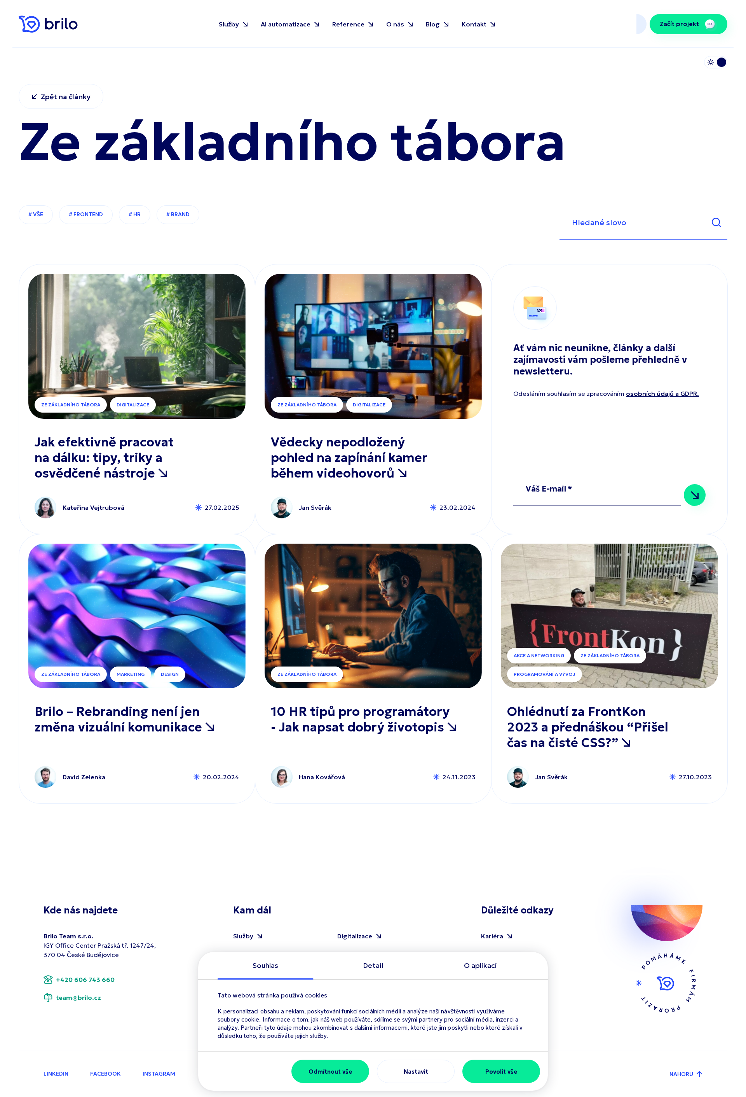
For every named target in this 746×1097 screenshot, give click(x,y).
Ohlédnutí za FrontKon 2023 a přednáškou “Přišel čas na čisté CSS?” (587, 727)
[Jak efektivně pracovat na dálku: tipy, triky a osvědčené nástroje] (137, 346)
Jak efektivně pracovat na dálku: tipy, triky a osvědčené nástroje (104, 457)
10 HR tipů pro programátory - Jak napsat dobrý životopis (360, 719)
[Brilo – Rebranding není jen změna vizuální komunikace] (137, 616)
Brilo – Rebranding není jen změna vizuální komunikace (120, 719)
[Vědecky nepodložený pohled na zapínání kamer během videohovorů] (373, 346)
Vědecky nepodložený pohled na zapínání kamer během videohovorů (349, 457)
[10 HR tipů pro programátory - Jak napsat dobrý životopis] (373, 616)
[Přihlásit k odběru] (695, 495)
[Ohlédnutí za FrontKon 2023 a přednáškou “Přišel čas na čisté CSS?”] (609, 616)
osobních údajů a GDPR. (662, 393)
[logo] (48, 24)
